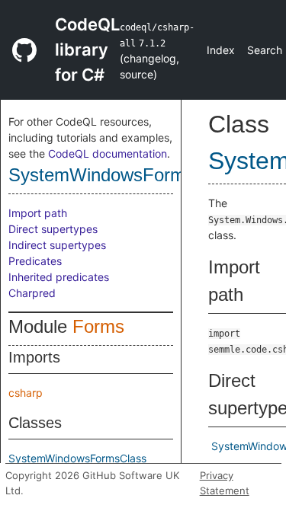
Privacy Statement (224, 483)
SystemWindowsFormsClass (77, 458)
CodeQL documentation (107, 153)
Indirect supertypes (57, 244)
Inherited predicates (58, 276)
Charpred (32, 292)
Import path (37, 212)
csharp (25, 392)
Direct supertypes (53, 228)
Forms (98, 326)
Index (221, 49)
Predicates (35, 260)
